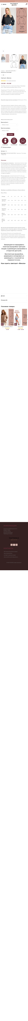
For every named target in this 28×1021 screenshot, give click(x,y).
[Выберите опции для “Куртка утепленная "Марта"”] (2, 324)
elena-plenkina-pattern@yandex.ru (21, 1)
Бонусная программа (8, 532)
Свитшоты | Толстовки (6, 72)
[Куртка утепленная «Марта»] (7, 317)
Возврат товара (7, 530)
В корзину (10, 134)
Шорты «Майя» (21, 326)
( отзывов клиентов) (11, 80)
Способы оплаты (7, 531)
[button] (2, 30)
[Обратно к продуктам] (3, 75)
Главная (2, 70)
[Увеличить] (3, 51)
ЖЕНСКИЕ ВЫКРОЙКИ (11, 70)
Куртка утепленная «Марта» (7, 326)
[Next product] (5, 75)
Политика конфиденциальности (10, 528)
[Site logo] (14, 4)
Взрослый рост (4, 122)
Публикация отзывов (8, 533)
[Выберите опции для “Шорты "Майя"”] (15, 324)
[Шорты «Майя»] (20, 317)
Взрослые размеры (5, 128)
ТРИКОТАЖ (3, 154)
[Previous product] (2, 75)
